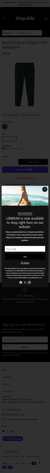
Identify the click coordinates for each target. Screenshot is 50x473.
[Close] (44, 189)
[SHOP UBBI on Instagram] (29, 283)
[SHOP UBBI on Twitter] (25, 283)
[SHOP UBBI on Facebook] (20, 283)
